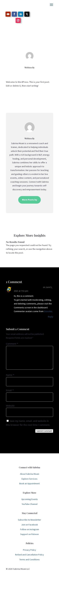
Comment (12, 343)
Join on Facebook (29, 524)
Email (10, 390)
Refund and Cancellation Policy (29, 554)
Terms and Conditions (29, 559)
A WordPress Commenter (28, 287)
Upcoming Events (29, 499)
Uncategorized (29, 43)
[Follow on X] (26, 14)
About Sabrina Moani (29, 473)
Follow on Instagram (29, 529)
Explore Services (29, 478)
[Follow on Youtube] (8, 14)
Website (10, 405)
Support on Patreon (29, 534)
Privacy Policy (29, 549)
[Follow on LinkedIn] (20, 14)
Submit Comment (44, 431)
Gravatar (48, 311)
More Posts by (29, 199)
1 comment (43, 43)
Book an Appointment (29, 483)
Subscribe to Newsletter (29, 519)
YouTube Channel (29, 504)
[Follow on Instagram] (18, 20)
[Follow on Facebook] (14, 14)
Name (10, 374)
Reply (50, 316)
